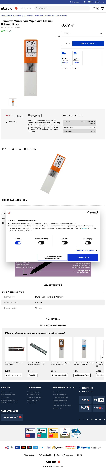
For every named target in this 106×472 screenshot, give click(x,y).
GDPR (79, 455)
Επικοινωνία (57, 392)
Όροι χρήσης (29, 455)
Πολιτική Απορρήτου (65, 455)
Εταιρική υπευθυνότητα (9, 400)
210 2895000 (87, 388)
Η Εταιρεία (5, 397)
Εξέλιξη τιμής (7, 31)
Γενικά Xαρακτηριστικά (53, 292)
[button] (3, 357)
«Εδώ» (84, 228)
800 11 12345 (87, 391)
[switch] (41, 242)
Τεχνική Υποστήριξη (60, 394)
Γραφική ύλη (21, 15)
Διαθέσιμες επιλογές (88, 43)
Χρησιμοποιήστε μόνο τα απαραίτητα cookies (53, 257)
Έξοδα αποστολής (33, 400)
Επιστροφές (31, 403)
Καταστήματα (76, 2)
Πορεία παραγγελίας (60, 400)
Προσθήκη (32, 375)
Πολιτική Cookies (45, 455)
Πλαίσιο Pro (100, 2)
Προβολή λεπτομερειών (85, 250)
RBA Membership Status (9, 403)
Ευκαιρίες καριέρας (8, 394)
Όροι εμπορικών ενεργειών (62, 405)
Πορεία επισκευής (59, 403)
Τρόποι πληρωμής (33, 394)
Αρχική (3, 15)
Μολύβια (30, 15)
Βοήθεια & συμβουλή (60, 397)
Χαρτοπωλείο (11, 15)
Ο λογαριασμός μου (34, 392)
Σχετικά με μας (6, 392)
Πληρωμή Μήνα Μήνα (34, 397)
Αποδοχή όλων (83, 257)
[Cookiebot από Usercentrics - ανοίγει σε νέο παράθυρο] (89, 212)
